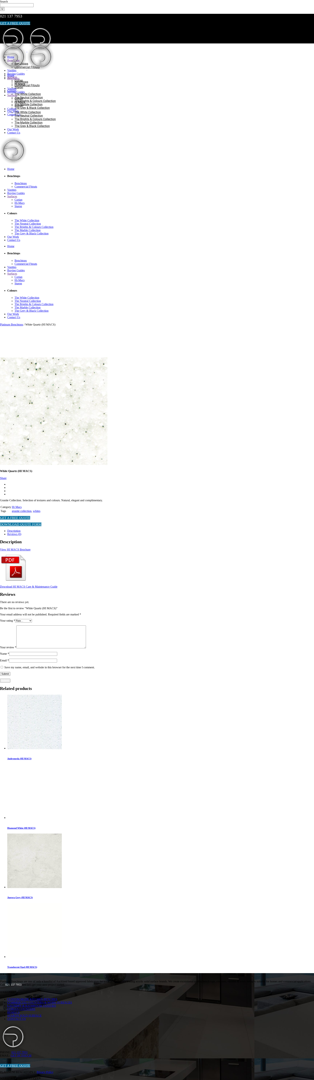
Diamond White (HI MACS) (21, 828)
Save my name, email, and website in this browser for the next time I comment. (49, 667)
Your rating (7, 620)
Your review (8, 647)
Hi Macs (17, 507)
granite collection (21, 511)
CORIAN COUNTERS (21, 1009)
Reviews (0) (14, 534)
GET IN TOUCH (21, 1055)
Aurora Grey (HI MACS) (20, 897)
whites (36, 511)
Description (14, 530)
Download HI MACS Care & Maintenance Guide (28, 586)
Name (4, 653)
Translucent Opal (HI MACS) (22, 967)
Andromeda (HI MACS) (19, 758)
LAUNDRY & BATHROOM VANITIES (31, 1005)
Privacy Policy (45, 1072)
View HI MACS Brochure (15, 549)
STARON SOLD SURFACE (24, 1015)
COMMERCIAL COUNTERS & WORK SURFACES (39, 1002)
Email (4, 660)
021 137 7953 (11, 16)
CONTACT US (16, 1018)
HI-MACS (13, 1012)
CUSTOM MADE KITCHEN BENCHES (32, 999)
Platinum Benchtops (11, 324)
